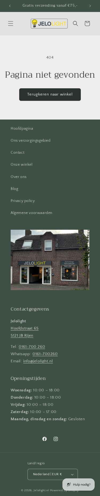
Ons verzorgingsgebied (31, 140)
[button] (11, 23)
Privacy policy (23, 201)
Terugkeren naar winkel (50, 94)
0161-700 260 (32, 346)
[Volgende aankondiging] (90, 6)
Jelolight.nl (41, 490)
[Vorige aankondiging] (10, 6)
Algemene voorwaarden (32, 213)
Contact (17, 152)
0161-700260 (45, 354)
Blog (14, 189)
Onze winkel (22, 164)
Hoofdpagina (22, 128)
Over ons (19, 177)
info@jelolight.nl (38, 361)
